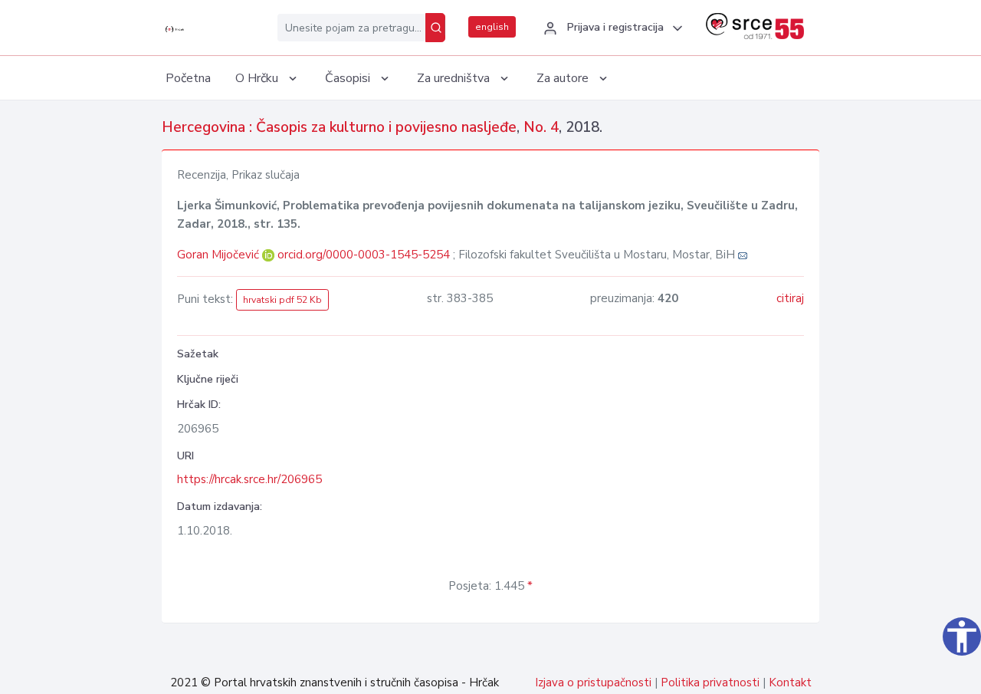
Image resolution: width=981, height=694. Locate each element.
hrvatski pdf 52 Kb (282, 300)
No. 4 (541, 127)
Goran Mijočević (219, 254)
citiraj (790, 298)
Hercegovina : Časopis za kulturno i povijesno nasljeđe (339, 127)
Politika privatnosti (710, 682)
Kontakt (790, 682)
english (492, 27)
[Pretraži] (435, 27)
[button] (610, 28)
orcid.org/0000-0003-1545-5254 (363, 254)
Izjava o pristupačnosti (593, 682)
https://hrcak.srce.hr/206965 (249, 479)
